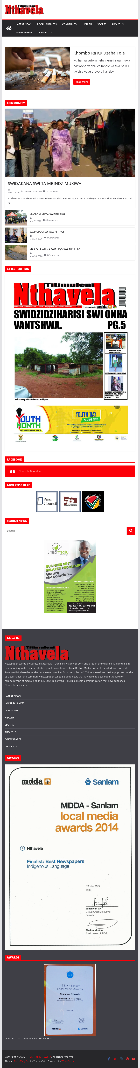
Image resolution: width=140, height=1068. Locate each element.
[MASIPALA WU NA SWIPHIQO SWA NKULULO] (16, 252)
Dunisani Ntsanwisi (33, 191)
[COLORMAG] (37, 646)
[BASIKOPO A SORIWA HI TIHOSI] (16, 235)
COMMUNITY (69, 24)
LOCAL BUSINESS (47, 24)
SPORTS (101, 24)
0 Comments (52, 191)
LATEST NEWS (24, 24)
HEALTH (87, 24)
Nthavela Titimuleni (30, 471)
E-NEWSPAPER (24, 32)
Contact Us (45, 32)
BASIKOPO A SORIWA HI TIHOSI (47, 231)
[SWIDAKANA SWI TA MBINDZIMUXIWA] (70, 143)
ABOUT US (118, 24)
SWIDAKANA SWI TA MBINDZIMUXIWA (44, 183)
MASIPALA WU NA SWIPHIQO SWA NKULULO (55, 249)
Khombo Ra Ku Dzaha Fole (99, 53)
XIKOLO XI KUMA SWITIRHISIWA (47, 214)
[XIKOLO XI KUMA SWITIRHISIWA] (16, 217)
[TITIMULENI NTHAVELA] (9, 28)
